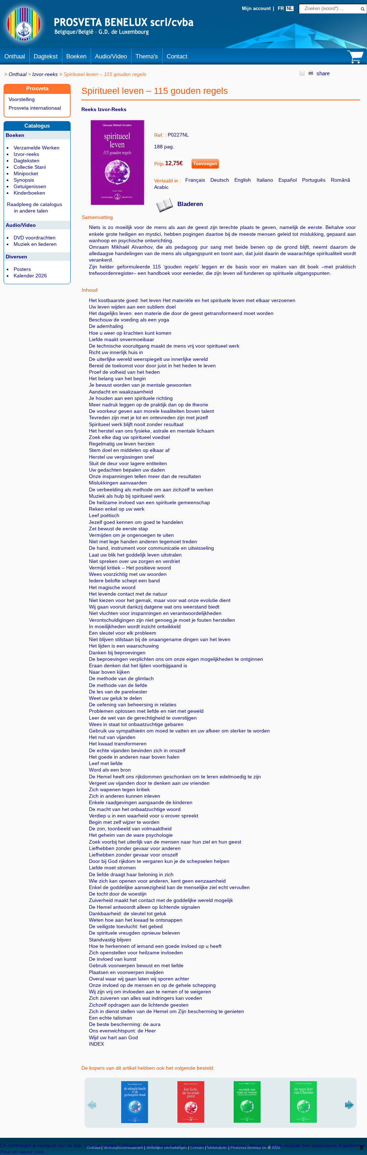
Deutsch (219, 180)
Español (287, 180)
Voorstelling (22, 99)
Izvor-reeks (45, 74)
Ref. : (160, 135)
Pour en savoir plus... (24, 1152)
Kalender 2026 (30, 275)
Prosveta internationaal (35, 108)
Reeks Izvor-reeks (104, 109)
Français (195, 180)
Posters (22, 269)
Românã (340, 180)
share (323, 73)
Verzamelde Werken (36, 148)
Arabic (161, 187)
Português (313, 180)
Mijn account (256, 8)
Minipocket (26, 173)
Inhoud (89, 290)
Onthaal (14, 56)
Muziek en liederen (35, 244)
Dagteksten (26, 160)
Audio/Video (111, 56)
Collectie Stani (30, 167)
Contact (177, 56)
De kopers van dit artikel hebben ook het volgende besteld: (148, 1068)
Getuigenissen (30, 186)
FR (281, 8)
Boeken (76, 56)
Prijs (159, 164)
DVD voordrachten (35, 237)
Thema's (146, 56)
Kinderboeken (29, 193)
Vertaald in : (167, 180)
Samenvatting (97, 217)
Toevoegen (205, 163)
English (242, 180)
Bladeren (190, 204)
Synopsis (24, 180)
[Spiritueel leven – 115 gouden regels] (117, 203)
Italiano (265, 180)
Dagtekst (46, 56)
